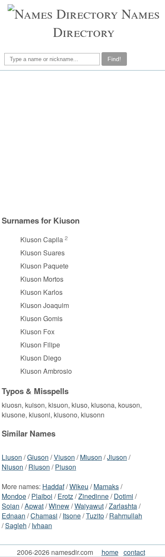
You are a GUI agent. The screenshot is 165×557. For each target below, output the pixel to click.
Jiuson (117, 457)
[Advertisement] (81, 143)
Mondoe (14, 496)
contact (134, 552)
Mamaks (106, 486)
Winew (59, 506)
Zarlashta (123, 506)
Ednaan (13, 516)
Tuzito (95, 516)
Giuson (38, 457)
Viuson (64, 457)
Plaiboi (41, 496)
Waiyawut (89, 506)
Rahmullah (125, 516)
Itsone (72, 516)
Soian (10, 506)
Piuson (65, 467)
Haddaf (53, 486)
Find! (114, 59)
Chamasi (44, 516)
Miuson (91, 457)
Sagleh (16, 525)
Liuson (12, 457)
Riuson (39, 467)
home (110, 552)
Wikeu (78, 486)
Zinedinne (93, 496)
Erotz (65, 496)
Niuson (12, 467)
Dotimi (123, 496)
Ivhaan (42, 525)
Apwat (34, 506)
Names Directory (106, 22)
